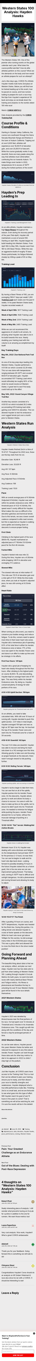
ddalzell (5, 1129)
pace (3, 1134)
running (17, 1134)
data (15, 1131)
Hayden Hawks (29, 1131)
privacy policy (27, 1346)
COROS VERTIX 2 (14, 110)
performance (10, 1134)
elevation (20, 1131)
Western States (26, 1134)
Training (27, 1129)
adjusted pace (8, 1131)
